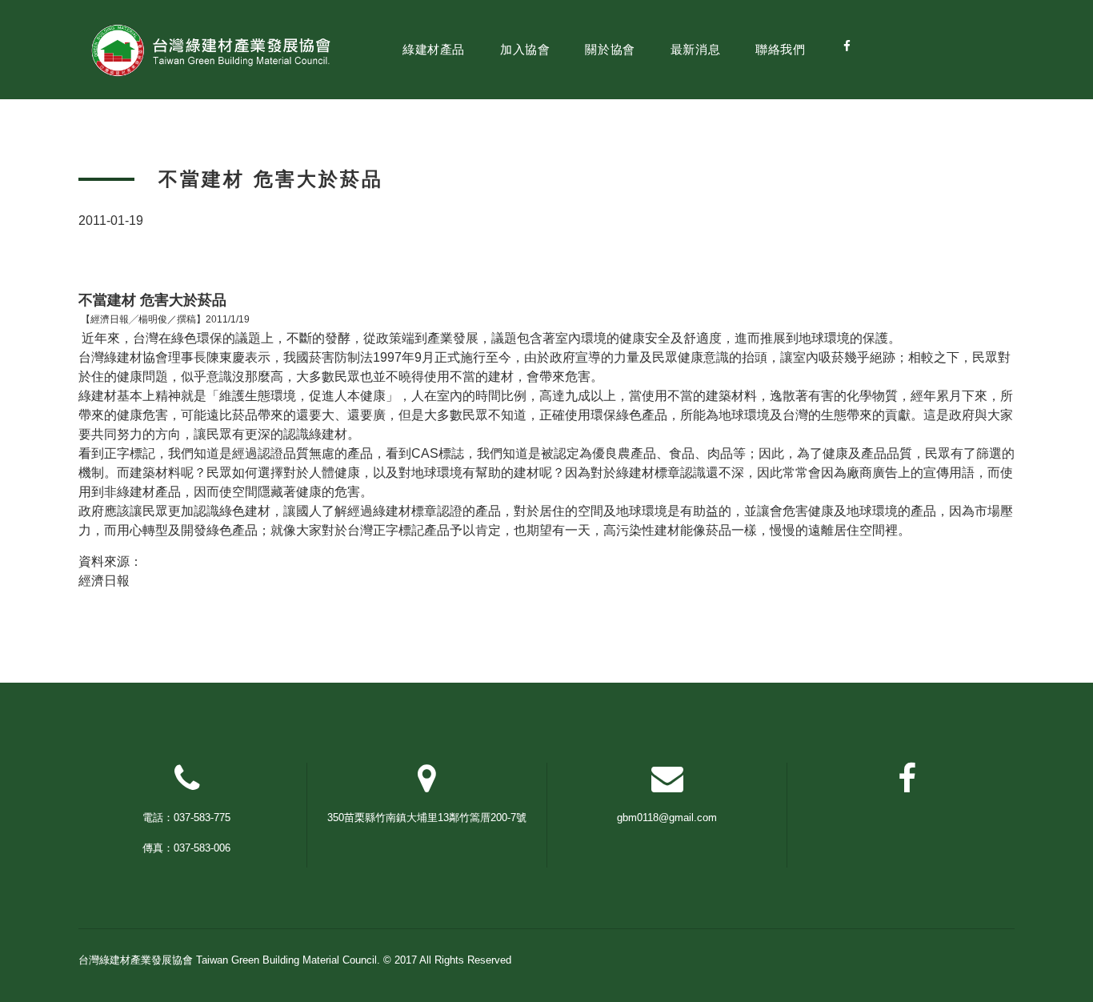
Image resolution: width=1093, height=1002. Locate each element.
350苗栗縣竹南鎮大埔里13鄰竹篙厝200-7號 (426, 818)
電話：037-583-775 (186, 818)
